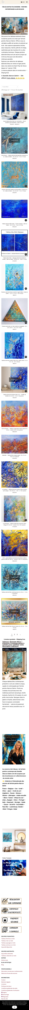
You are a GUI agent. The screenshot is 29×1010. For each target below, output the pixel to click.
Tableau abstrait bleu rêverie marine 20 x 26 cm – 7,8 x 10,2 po (14, 627)
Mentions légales (5, 982)
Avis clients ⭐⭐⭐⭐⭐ (15, 78)
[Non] (27, 1005)
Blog (2, 964)
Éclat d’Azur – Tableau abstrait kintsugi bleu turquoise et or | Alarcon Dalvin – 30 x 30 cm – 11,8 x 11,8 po (14, 156)
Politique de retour (6, 986)
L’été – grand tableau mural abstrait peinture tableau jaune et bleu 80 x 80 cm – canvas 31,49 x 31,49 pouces (14, 558)
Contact (3, 980)
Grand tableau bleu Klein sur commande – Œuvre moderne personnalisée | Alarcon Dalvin (14, 121)
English (4, 992)
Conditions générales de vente (9, 988)
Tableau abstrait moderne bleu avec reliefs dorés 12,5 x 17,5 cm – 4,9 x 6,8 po (14, 361)
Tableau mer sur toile (7, 941)
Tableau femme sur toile (8, 938)
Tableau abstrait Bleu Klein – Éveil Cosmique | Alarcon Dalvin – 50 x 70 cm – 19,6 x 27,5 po (14, 224)
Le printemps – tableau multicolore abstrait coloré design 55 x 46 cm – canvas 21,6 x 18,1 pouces (14, 524)
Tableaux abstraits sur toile (8, 955)
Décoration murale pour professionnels (11, 971)
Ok (14, 1007)
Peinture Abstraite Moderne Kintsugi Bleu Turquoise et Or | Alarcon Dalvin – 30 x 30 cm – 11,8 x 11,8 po (14, 190)
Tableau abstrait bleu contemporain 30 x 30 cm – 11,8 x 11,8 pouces (14, 592)
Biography (5, 996)
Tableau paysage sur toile (8, 943)
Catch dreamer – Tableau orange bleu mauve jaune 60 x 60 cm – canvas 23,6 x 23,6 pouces (14, 429)
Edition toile (4, 960)
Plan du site (4, 999)
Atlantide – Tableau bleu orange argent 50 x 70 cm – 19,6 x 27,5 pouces (14, 456)
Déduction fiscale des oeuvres (9, 973)
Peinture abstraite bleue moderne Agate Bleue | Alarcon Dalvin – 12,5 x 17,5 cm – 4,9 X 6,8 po (14, 292)
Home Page (5, 994)
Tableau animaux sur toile (8, 945)
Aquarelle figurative (6, 947)
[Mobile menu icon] (27, 2)
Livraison (3, 984)
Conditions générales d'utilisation (10, 990)
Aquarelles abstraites (7, 953)
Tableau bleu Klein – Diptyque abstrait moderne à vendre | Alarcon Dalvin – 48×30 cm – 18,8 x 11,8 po (14, 258)
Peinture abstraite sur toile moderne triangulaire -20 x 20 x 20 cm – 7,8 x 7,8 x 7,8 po (14, 327)
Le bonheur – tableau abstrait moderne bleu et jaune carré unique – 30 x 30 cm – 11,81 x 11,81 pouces (14, 490)
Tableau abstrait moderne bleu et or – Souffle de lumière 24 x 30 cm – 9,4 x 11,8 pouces (14, 395)
